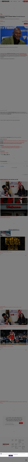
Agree (10, 455)
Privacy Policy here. (16, 454)
